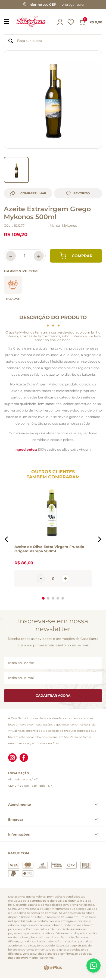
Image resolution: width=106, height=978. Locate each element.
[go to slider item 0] (16, 170)
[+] (65, 578)
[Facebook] (24, 758)
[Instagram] (12, 758)
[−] (41, 578)
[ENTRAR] (60, 22)
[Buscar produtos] (10, 41)
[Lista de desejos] (70, 23)
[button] (53, 4)
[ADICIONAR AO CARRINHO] (76, 256)
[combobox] (53, 40)
